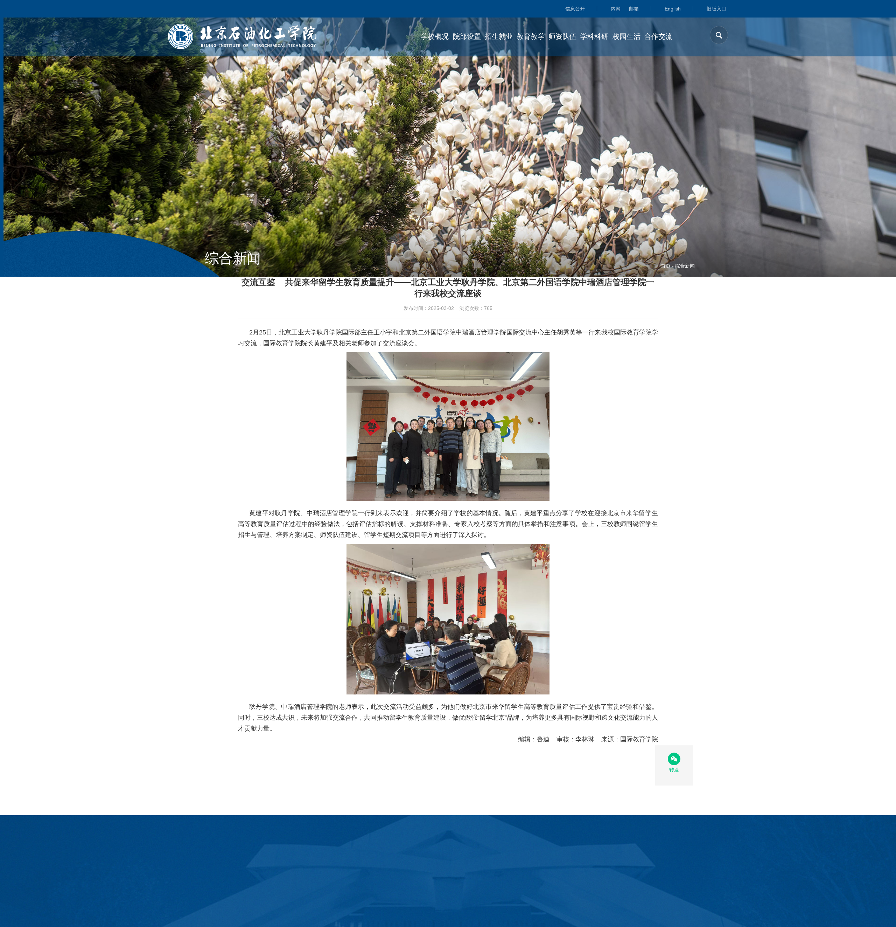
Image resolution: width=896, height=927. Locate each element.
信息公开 (575, 9)
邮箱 (634, 9)
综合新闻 (685, 266)
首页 (666, 266)
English (673, 9)
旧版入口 (716, 9)
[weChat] (674, 759)
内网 (616, 9)
